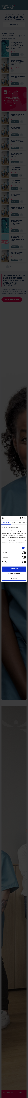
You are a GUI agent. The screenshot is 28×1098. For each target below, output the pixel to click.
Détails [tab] (13, 522)
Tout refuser (14, 578)
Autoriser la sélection (14, 573)
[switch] (24, 552)
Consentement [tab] (5, 522)
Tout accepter (14, 568)
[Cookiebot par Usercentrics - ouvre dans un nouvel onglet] (20, 518)
